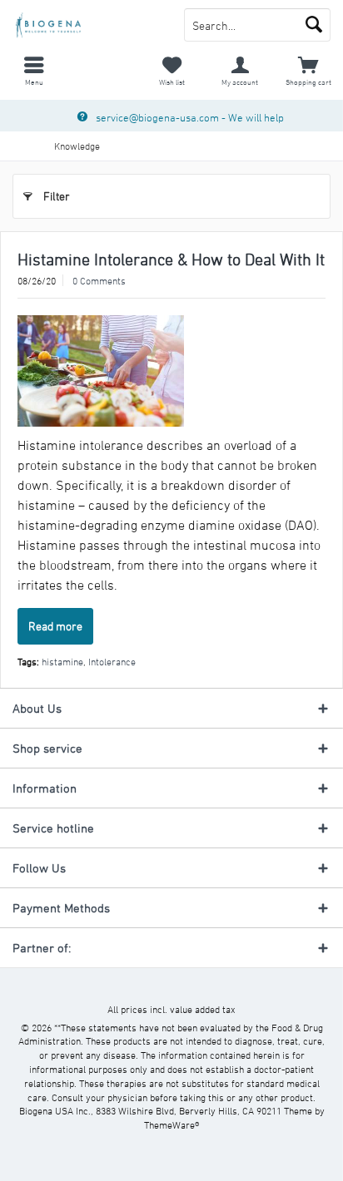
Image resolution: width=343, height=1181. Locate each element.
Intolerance (112, 661)
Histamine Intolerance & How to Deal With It (171, 259)
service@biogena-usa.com (157, 117)
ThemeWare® (172, 1124)
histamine (62, 661)
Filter (56, 196)
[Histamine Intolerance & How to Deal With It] (171, 371)
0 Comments (99, 280)
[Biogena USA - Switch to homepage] (85, 25)
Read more (55, 626)
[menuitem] (34, 71)
